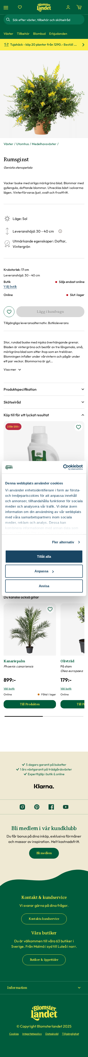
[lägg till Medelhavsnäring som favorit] (78, 427)
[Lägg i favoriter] (9, 311)
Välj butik (10, 286)
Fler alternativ (63, 542)
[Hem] (44, 7)
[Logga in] (68, 7)
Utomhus (22, 144)
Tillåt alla (44, 556)
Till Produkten (38, 705)
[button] (44, 389)
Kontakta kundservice (44, 918)
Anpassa (41, 571)
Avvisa (44, 586)
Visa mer (10, 369)
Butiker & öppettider (44, 959)
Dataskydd (51, 1033)
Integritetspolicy (32, 1033)
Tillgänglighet (70, 1033)
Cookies (14, 1033)
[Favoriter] (19, 7)
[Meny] (6, 7)
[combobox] (48, 19)
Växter (8, 144)
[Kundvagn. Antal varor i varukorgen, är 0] (79, 7)
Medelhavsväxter (44, 144)
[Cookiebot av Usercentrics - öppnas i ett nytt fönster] (63, 467)
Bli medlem (44, 853)
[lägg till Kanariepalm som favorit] (50, 609)
